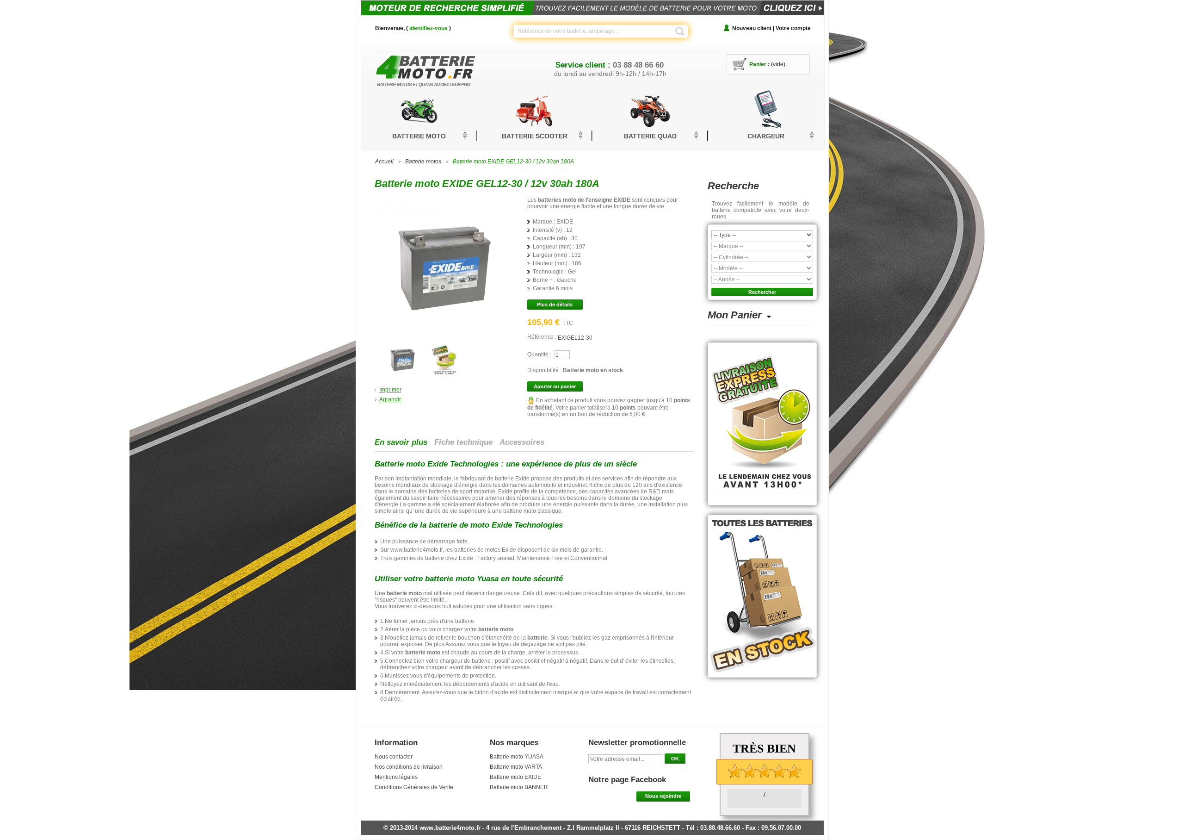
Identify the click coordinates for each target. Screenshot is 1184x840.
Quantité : (539, 354)
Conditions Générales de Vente (414, 787)
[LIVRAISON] (444, 344)
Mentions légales (396, 777)
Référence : (542, 337)
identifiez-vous (428, 28)
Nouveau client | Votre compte (771, 28)
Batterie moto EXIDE (515, 777)
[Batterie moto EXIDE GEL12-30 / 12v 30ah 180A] (402, 344)
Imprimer (390, 389)
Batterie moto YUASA (516, 756)
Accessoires (522, 442)
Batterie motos (423, 161)
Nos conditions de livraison (409, 767)
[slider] (765, 771)
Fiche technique (463, 442)
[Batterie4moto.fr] (439, 64)
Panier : (759, 64)
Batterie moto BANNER (519, 787)
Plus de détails (555, 304)
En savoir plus (401, 442)
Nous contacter (394, 756)
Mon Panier (735, 315)
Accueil (384, 161)
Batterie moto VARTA (516, 767)
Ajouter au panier (555, 386)
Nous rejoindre (663, 796)
